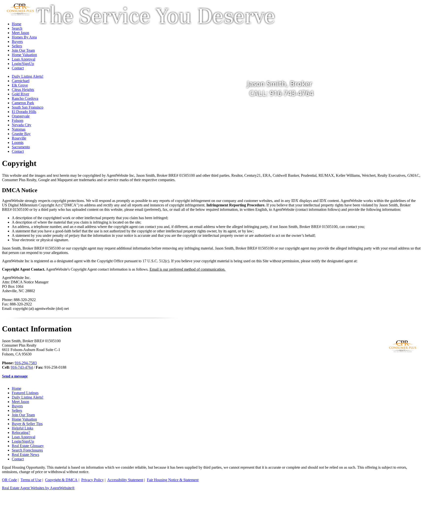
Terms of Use (31, 480)
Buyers (17, 406)
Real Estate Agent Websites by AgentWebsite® (38, 488)
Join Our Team (23, 415)
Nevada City (21, 125)
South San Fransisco (27, 107)
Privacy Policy (92, 480)
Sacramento (21, 147)
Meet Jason (20, 402)
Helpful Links (22, 428)
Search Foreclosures (27, 450)
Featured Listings (25, 393)
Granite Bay (21, 134)
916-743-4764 (22, 367)
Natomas (18, 129)
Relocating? (21, 432)
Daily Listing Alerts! (27, 397)
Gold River (20, 94)
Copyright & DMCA (61, 480)
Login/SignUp (23, 441)
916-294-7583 (26, 363)
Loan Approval (23, 437)
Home (16, 388)
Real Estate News (25, 455)
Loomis (18, 142)
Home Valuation (24, 419)
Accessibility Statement (125, 480)
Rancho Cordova (25, 98)
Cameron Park (23, 103)
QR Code (9, 480)
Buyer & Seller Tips (27, 424)
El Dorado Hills (24, 112)
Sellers (17, 410)
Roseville (19, 138)
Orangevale (21, 116)
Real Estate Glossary (28, 446)
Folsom (17, 120)
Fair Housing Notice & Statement (173, 480)
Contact (18, 151)
